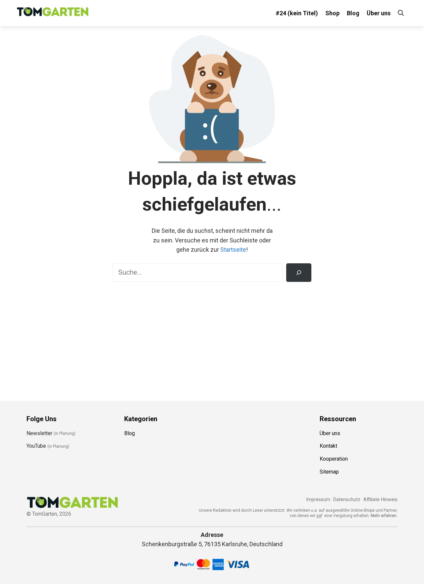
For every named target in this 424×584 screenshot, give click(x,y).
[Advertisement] (212, 338)
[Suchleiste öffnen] (400, 13)
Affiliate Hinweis (380, 499)
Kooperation (334, 459)
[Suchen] (298, 272)
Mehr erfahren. (384, 515)
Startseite (233, 249)
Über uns (379, 13)
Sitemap (329, 472)
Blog (353, 13)
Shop (332, 13)
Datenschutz (346, 499)
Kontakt (328, 446)
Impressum (318, 499)
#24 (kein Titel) (297, 13)
